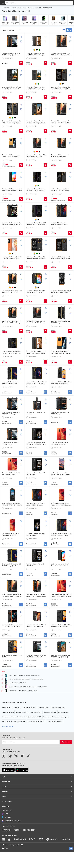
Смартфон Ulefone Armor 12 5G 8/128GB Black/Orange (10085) (12, 189)
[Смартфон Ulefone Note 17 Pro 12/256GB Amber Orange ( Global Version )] (12, 244)
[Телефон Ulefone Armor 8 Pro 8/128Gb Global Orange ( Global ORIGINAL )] (61, 41)
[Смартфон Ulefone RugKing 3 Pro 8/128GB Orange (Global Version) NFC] (12, 75)
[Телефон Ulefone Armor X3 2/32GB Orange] (12, 434)
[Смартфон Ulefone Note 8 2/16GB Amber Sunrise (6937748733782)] (12, 525)
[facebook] (3, 756)
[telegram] (16, 756)
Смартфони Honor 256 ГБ (36, 721)
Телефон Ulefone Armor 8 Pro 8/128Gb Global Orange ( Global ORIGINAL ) (61, 54)
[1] (9, 630)
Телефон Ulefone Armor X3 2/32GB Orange (10, 443)
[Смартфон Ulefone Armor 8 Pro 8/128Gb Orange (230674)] (61, 525)
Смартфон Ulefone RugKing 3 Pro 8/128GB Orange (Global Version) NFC (11, 88)
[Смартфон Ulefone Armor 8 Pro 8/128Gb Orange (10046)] (12, 278)
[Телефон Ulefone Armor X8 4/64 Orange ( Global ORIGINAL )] (37, 373)
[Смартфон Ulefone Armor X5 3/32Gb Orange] (37, 464)
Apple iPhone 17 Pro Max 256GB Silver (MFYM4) (23, 690)
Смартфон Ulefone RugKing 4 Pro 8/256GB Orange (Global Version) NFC (36, 122)
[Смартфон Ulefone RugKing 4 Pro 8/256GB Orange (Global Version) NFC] (37, 109)
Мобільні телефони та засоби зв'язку (15, 7)
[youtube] (22, 756)
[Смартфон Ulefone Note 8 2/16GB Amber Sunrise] (61, 434)
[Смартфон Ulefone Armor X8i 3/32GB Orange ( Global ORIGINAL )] (12, 555)
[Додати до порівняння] (21, 37)
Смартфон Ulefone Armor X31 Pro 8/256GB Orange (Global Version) (60, 88)
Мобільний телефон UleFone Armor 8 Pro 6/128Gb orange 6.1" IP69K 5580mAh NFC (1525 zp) (36, 595)
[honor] (66, 839)
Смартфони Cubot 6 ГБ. (55, 721)
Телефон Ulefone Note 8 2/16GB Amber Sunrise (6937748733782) (61, 595)
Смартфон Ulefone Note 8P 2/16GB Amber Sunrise (11, 473)
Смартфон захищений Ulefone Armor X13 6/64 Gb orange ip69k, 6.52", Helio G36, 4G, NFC (36, 625)
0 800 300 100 (6, 810)
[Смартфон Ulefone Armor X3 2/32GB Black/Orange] (12, 403)
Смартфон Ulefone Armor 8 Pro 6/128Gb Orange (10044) (36, 155)
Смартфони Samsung (58, 707)
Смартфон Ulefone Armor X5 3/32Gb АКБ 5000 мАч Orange (36, 443)
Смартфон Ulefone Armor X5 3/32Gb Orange (35, 473)
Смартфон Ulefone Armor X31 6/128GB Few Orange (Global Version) (60, 257)
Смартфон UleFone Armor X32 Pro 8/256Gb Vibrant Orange (61, 291)
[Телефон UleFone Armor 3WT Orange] (37, 403)
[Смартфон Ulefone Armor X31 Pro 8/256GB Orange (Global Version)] (61, 75)
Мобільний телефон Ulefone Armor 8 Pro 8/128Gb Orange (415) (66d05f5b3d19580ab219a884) (36, 322)
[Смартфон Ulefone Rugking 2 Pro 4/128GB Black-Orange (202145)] (37, 41)
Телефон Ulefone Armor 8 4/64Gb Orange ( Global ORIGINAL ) (59, 223)
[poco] (32, 839)
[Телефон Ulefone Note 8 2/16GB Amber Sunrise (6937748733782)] (61, 586)
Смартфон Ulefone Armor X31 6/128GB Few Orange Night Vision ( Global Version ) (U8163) (12, 122)
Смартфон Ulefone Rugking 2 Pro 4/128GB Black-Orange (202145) (35, 54)
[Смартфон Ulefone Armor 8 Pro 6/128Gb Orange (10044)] (37, 143)
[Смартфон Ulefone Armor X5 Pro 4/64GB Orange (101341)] (37, 646)
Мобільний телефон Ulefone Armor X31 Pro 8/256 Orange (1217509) (60, 189)
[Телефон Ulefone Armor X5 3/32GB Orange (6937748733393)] (37, 555)
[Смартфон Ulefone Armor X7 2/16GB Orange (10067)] (37, 278)
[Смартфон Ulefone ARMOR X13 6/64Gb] (12, 646)
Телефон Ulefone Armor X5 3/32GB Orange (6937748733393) (35, 565)
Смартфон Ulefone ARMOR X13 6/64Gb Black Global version (61, 625)
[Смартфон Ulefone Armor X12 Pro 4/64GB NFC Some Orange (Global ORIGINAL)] (37, 210)
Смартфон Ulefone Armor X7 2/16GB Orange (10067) (35, 291)
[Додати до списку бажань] (21, 41)
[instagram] (10, 756)
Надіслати (7, 3)
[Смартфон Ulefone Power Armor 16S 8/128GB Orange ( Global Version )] (12, 616)
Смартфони (6, 707)
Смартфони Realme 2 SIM (32, 717)
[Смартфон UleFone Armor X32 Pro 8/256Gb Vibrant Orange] (61, 278)
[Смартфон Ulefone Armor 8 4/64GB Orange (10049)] (61, 143)
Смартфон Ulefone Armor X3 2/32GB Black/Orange (11, 413)
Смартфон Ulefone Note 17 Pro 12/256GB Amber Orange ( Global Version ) (12, 257)
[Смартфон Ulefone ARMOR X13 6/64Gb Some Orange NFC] (61, 373)
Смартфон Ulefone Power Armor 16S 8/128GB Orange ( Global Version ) (12, 625)
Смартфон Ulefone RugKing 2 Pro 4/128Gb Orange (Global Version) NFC (36, 352)
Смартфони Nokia (36, 712)
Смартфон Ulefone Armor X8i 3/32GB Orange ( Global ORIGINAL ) (11, 565)
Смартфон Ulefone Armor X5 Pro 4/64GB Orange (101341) (37, 656)
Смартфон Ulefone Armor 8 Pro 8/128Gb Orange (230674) (61, 534)
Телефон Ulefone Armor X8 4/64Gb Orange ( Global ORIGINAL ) (10, 382)
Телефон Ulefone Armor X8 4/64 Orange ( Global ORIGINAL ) (36, 382)
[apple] (9, 839)
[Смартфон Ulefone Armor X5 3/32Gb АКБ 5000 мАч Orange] (37, 434)
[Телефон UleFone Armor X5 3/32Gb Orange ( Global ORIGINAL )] (12, 41)
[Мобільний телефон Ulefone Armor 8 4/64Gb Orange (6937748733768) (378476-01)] (37, 494)
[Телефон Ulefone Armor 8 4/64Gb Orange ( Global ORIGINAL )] (61, 210)
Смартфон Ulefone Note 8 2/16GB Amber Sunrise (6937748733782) (10, 534)
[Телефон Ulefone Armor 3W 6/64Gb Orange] (61, 403)
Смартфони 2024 (21, 712)
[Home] (2, 8)
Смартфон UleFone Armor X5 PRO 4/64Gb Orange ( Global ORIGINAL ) (11, 223)
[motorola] (52, 839)
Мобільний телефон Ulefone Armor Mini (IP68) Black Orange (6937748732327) (12, 504)
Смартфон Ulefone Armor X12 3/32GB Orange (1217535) (60, 656)
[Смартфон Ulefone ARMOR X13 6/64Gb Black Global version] (61, 616)
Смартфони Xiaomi (29, 707)
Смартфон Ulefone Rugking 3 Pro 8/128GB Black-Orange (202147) (35, 88)
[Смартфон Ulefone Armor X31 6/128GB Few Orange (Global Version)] (61, 244)
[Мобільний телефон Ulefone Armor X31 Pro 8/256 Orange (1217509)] (61, 176)
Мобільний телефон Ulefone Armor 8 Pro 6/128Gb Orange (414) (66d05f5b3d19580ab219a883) (11, 322)
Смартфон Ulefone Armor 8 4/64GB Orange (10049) (60, 155)
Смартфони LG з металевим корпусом (56, 717)
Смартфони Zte (63, 712)
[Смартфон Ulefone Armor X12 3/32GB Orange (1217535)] (61, 646)
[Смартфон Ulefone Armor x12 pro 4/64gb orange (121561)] (37, 176)
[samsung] (20, 839)
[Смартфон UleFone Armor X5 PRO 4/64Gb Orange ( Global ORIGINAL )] (12, 210)
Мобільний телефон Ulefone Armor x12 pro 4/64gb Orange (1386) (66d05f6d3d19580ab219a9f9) (11, 352)
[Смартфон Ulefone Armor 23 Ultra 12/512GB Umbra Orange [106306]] (61, 343)
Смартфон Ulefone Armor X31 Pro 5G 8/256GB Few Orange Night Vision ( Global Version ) (36, 257)
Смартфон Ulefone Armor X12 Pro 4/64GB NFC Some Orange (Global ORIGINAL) (36, 223)
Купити (21, 63)
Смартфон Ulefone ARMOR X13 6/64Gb (12, 656)
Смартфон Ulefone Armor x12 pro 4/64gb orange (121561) (35, 189)
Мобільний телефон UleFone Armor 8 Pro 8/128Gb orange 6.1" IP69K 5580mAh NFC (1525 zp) (12, 595)
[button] (64, 30)
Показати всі (6, 726)
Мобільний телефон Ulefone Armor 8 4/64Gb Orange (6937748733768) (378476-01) (36, 504)
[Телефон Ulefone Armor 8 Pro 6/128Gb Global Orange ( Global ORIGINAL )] (61, 109)
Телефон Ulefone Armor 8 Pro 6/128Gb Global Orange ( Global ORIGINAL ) (61, 122)
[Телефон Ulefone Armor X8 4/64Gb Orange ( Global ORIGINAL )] (12, 373)
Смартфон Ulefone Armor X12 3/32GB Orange (60, 322)
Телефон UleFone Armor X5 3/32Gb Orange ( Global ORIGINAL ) (11, 54)
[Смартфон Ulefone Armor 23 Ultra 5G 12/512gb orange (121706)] (12, 143)
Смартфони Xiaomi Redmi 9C (11, 717)
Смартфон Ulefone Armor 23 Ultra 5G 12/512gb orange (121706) (11, 156)
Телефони (31, 7)
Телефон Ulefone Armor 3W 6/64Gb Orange (60, 413)
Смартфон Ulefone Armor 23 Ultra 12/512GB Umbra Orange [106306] (60, 352)
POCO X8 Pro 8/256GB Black (18, 683)
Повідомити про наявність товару (21, 392)
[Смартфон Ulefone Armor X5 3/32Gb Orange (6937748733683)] (37, 525)
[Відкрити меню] (3, 3)
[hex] (34, 50)
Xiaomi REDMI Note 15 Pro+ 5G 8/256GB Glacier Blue (25, 675)
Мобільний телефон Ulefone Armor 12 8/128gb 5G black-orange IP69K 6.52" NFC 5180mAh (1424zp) (60, 565)
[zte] (41, 839)
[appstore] (8, 770)
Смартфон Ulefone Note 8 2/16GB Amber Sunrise (59, 443)
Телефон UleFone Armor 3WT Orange (36, 413)
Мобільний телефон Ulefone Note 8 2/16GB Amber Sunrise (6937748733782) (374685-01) (60, 504)
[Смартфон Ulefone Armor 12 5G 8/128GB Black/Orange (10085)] (12, 176)
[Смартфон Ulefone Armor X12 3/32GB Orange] (61, 312)
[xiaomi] (3, 839)
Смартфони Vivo (43, 707)
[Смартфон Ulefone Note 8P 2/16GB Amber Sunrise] (12, 464)
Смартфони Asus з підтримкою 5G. (13, 721)
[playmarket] (22, 770)
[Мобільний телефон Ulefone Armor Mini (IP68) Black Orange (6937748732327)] (12, 494)
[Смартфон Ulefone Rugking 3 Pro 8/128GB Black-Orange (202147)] (37, 75)
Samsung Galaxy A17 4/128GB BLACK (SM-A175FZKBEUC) (26, 679)
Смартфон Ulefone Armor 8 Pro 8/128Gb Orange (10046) (12, 291)
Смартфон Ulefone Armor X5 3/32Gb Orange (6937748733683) (35, 534)
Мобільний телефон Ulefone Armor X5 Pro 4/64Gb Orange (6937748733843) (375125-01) (60, 474)
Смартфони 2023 (8, 712)
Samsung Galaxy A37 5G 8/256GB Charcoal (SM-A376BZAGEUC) (28, 686)
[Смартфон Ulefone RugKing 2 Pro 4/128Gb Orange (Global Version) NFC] (37, 343)
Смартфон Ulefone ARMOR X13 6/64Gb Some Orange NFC (61, 382)
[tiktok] (28, 756)
